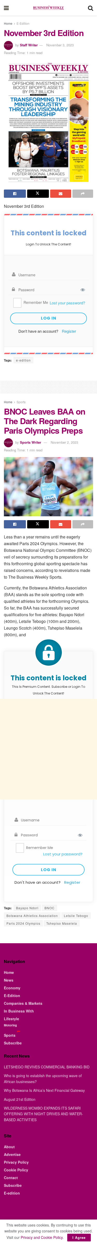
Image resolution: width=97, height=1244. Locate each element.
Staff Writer (29, 44)
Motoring (10, 1025)
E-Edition (23, 23)
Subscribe (13, 1042)
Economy (12, 987)
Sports (21, 402)
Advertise (12, 1154)
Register (69, 331)
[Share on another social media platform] (82, 194)
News (8, 980)
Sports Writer (30, 442)
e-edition (23, 360)
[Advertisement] (48, 749)
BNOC (49, 908)
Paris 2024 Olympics (23, 923)
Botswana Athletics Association (32, 915)
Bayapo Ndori (27, 908)
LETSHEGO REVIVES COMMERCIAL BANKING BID (46, 1066)
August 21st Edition (19, 1099)
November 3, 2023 (60, 44)
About (9, 1146)
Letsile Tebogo (76, 915)
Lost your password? (67, 302)
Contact (11, 1177)
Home (8, 23)
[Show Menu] (6, 7)
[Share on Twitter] (38, 194)
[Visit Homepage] (48, 8)
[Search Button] (90, 7)
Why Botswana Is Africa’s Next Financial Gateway (44, 1090)
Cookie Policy (16, 1169)
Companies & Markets (23, 1003)
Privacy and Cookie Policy (42, 1237)
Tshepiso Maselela (61, 923)
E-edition (12, 1193)
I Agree (79, 1237)
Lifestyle (11, 1018)
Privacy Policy (16, 1162)
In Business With (19, 1011)
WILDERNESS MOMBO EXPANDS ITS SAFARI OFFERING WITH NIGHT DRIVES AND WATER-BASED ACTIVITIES (43, 1113)
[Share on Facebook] (15, 194)
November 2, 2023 (64, 442)
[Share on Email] (60, 194)
